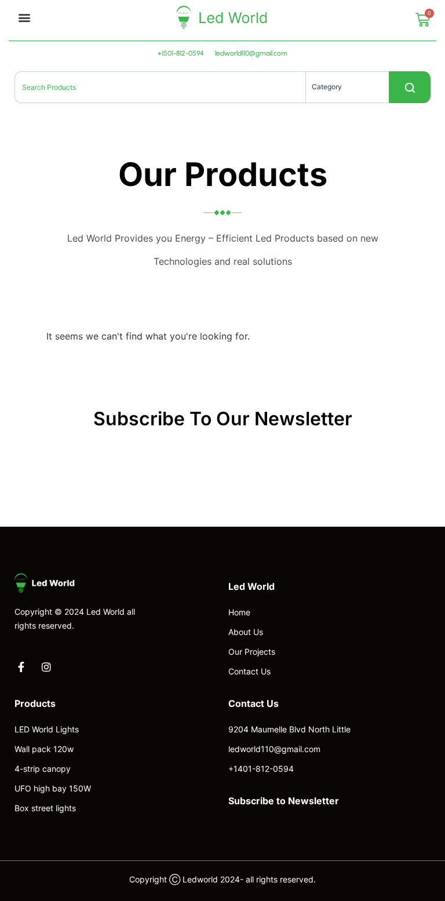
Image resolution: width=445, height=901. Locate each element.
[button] (24, 17)
